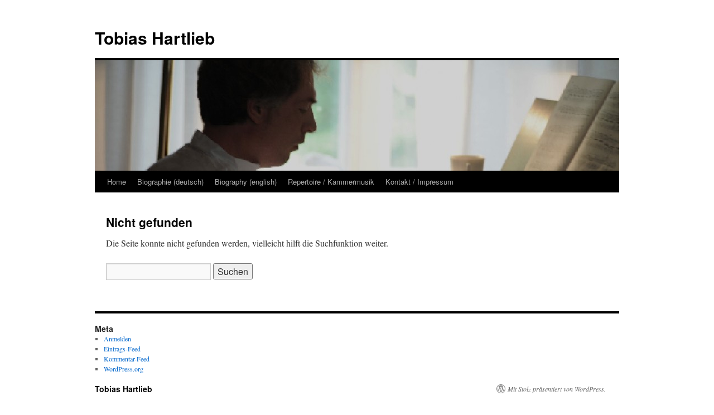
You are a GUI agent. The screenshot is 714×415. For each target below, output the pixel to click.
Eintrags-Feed (122, 348)
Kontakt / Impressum (419, 181)
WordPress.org (123, 368)
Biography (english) (246, 181)
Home (116, 181)
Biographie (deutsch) (170, 181)
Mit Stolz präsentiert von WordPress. (557, 388)
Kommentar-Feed (126, 358)
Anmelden (117, 338)
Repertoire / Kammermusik (331, 181)
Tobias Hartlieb (155, 38)
